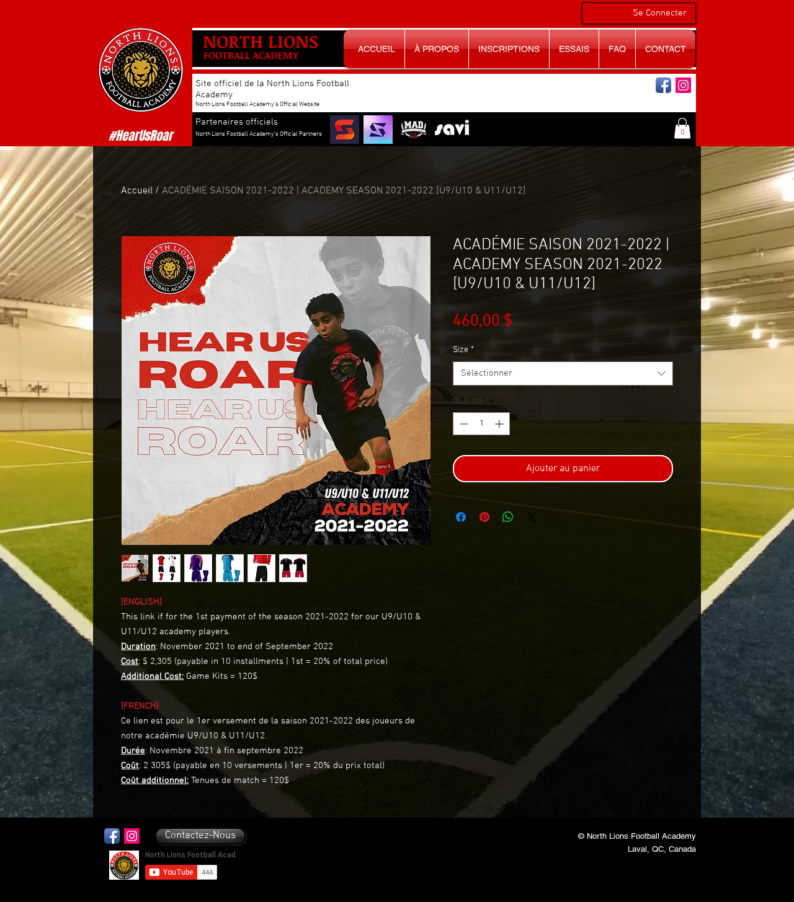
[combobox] (563, 373)
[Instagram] (683, 85)
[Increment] (500, 424)
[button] (682, 128)
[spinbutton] (481, 424)
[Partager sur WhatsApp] (508, 517)
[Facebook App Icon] (663, 85)
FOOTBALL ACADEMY (250, 55)
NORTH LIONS (260, 41)
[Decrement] (462, 424)
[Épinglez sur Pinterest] (484, 517)
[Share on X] (531, 517)
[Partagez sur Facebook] (460, 517)
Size (463, 350)
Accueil (137, 191)
